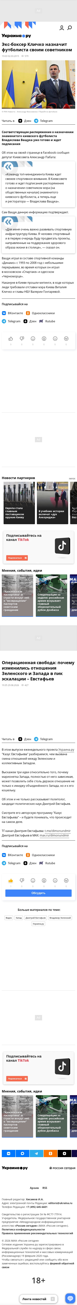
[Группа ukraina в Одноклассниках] (50, 1153)
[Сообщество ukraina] (22, 1153)
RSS (44, 1188)
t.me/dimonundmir (58, 831)
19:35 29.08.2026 (10, 685)
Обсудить (38, 893)
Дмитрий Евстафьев (36, 917)
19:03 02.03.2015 (10, 56)
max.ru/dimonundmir (54, 835)
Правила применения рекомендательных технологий (37, 1233)
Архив (34, 1188)
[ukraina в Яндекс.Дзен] (64, 1153)
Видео (9, 917)
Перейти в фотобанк (48, 112)
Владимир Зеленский (60, 917)
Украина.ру (66, 750)
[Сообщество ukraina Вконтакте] (8, 1153)
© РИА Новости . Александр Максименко (20, 112)
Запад (19, 917)
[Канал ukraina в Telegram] (36, 1153)
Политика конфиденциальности (23, 1229)
